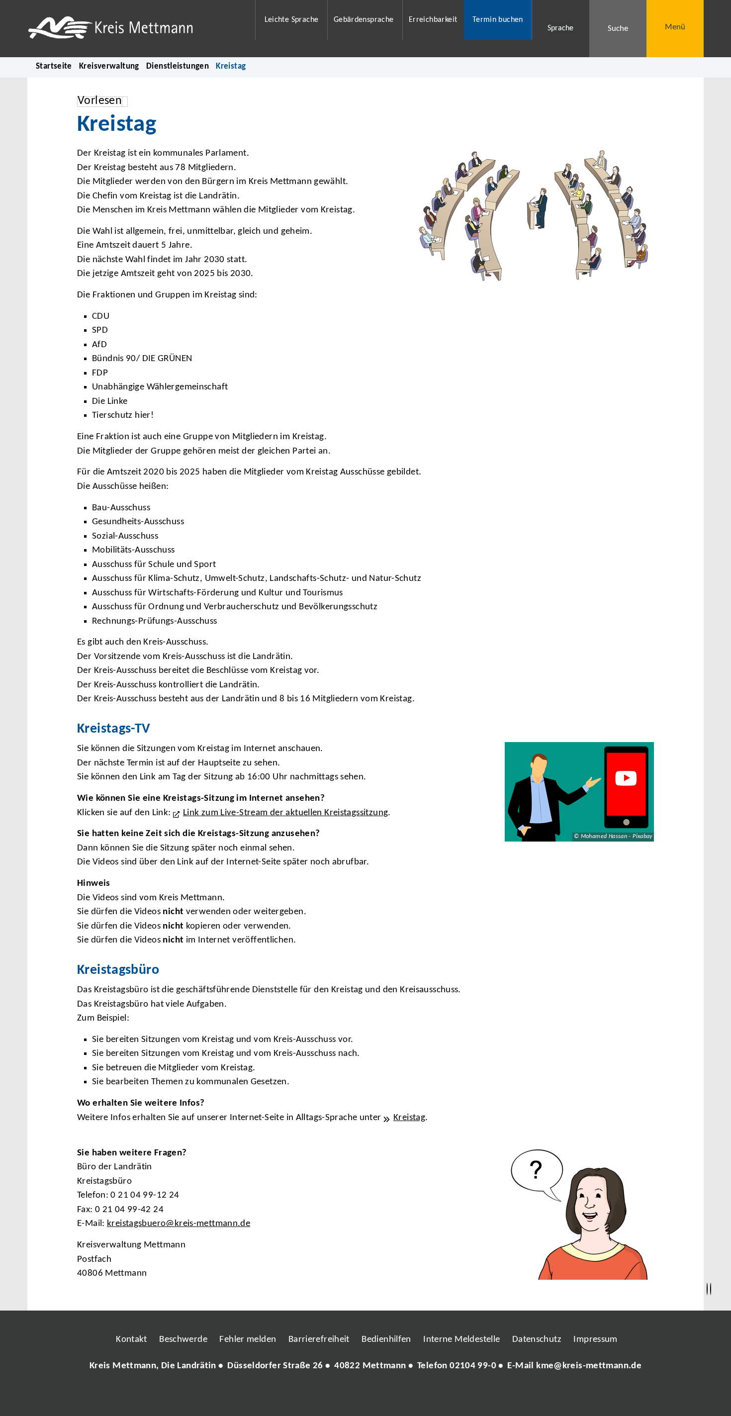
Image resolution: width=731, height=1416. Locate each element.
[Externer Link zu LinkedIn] (364, 1396)
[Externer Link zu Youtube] (387, 1396)
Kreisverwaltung (109, 66)
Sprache (560, 28)
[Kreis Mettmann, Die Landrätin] (365, 1366)
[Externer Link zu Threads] (342, 1396)
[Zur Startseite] (135, 28)
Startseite (54, 66)
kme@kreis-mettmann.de (588, 1366)
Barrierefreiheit (319, 1339)
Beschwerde (183, 1339)
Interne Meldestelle (461, 1339)
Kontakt (131, 1339)
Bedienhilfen (386, 1339)
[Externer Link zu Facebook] (297, 1396)
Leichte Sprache (292, 20)
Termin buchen (497, 20)
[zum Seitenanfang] (710, 1289)
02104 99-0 (473, 1366)
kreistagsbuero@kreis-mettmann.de (178, 1223)
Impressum (595, 1339)
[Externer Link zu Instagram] (320, 1396)
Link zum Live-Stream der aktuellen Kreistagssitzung (285, 813)
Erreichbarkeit (433, 20)
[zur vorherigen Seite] (707, 1289)
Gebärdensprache (364, 20)
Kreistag (409, 1118)
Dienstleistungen (177, 66)
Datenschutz (536, 1339)
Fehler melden (247, 1339)
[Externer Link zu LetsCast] (432, 1396)
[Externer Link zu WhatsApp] (409, 1396)
